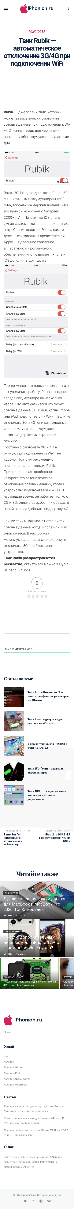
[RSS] (33, 1201)
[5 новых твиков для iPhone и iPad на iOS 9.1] (14, 746)
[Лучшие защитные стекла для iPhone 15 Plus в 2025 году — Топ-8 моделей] (29, 973)
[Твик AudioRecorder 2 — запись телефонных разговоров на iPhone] (14, 697)
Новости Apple (12, 931)
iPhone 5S (60, 193)
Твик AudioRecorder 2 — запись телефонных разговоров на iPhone (48, 696)
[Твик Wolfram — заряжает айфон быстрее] (14, 771)
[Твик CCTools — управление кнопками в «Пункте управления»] (14, 795)
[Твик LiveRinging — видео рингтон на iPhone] (14, 721)
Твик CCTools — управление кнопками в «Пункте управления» (47, 795)
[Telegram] (41, 1201)
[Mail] (25, 1201)
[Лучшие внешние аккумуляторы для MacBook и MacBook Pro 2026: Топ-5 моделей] (37, 900)
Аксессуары (11, 893)
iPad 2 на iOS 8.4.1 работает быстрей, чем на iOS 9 (54, 837)
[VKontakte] (49, 1201)
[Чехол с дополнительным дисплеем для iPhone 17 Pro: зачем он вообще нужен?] (37, 938)
